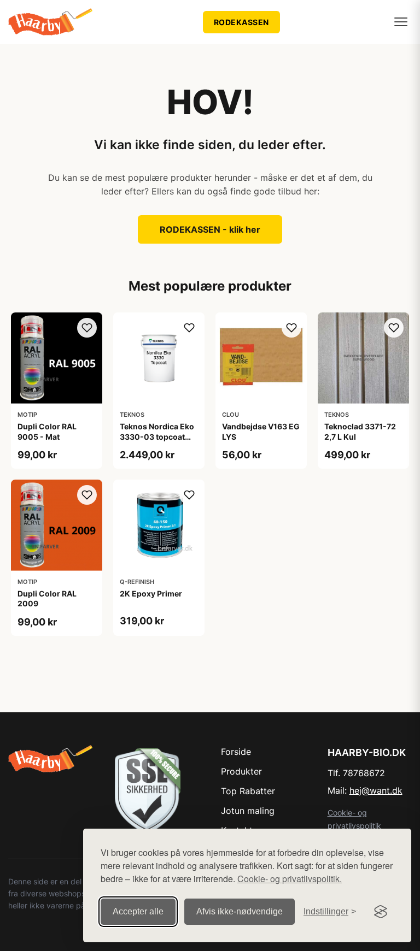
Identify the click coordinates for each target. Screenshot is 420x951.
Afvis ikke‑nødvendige (239, 911)
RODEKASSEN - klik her (210, 229)
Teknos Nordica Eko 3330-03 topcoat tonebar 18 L (157, 436)
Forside (236, 751)
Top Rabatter (248, 790)
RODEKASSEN (241, 22)
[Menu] (401, 22)
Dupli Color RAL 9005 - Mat (47, 431)
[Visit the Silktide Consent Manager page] (381, 912)
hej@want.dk (375, 790)
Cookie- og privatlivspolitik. (289, 878)
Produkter (241, 771)
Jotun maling (248, 810)
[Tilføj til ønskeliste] (87, 328)
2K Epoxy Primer (151, 593)
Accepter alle (138, 911)
